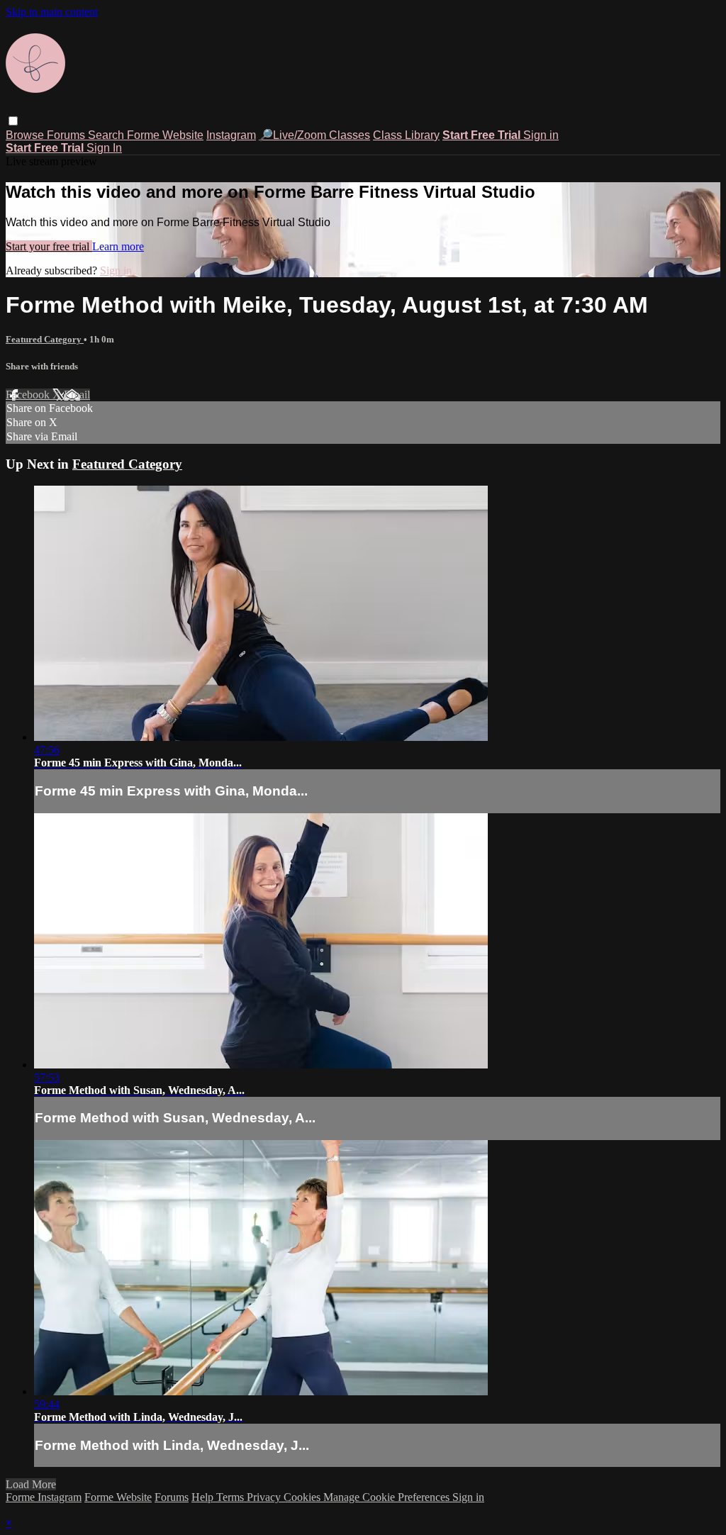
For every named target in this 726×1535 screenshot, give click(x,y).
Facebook (29, 395)
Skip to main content (52, 12)
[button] (13, 120)
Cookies (303, 1497)
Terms (231, 1497)
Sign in (541, 135)
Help (203, 1497)
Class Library (406, 135)
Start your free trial (49, 246)
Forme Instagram (44, 1497)
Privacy (265, 1497)
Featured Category (45, 339)
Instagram (231, 135)
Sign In (104, 148)
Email (77, 395)
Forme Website (165, 135)
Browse (26, 135)
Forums (67, 135)
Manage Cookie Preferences (387, 1497)
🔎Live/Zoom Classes (314, 135)
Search (107, 135)
